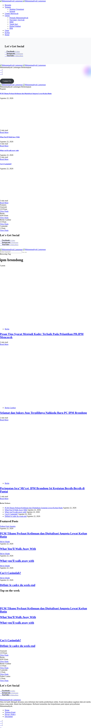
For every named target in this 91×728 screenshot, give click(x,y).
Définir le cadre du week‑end (16, 516)
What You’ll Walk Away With (10, 137)
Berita (7, 329)
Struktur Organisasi (16, 9)
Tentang (8, 7)
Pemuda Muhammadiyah (18, 18)
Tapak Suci (13, 24)
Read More (4, 132)
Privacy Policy (10, 714)
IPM (11, 28)
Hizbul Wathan (15, 26)
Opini (7, 30)
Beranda (8, 5)
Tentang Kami (10, 712)
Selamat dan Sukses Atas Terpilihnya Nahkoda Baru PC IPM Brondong (43, 412)
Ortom (7, 16)
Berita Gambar (10, 408)
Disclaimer (9, 717)
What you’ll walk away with (9, 150)
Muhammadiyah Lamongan (10, 700)
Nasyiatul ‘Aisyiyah (16, 20)
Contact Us (7, 81)
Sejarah (12, 11)
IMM (11, 22)
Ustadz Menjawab (11, 13)
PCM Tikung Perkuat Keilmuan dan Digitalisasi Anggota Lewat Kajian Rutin (26, 93)
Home (7, 35)
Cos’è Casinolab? (6, 164)
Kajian (7, 33)
